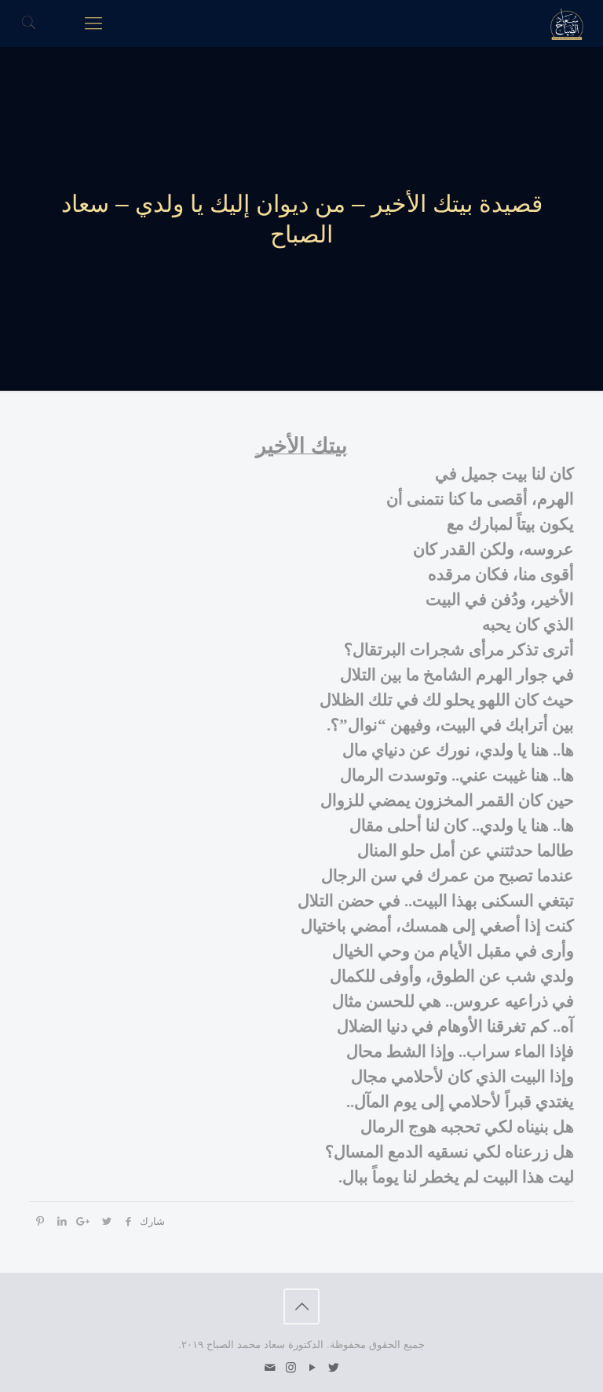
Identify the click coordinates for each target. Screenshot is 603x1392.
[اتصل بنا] (269, 1367)
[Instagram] (291, 1367)
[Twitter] (333, 1367)
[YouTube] (312, 1367)
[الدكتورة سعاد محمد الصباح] (566, 23)
